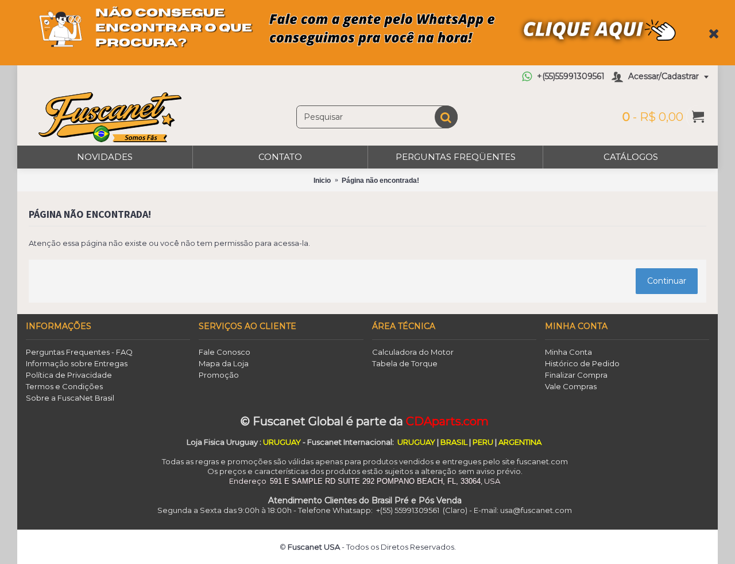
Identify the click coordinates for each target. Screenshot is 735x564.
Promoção (219, 374)
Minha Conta (568, 352)
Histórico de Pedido (582, 363)
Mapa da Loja (224, 363)
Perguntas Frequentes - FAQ (79, 352)
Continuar (666, 281)
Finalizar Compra (576, 374)
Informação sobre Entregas (76, 363)
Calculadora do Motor (413, 352)
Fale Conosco (224, 352)
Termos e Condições (64, 386)
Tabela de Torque (405, 363)
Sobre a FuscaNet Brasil (70, 397)
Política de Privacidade (69, 374)
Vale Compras (571, 386)
